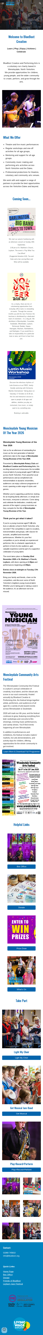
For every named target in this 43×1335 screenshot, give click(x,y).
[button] (3, 3)
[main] (21, 39)
